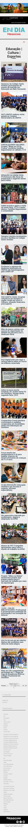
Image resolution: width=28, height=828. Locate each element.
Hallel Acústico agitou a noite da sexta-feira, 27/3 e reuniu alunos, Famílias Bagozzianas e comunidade (13, 208)
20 (26, 685)
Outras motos (7, 731)
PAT (4, 758)
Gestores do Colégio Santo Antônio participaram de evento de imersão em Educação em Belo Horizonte (13, 86)
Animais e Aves (7, 768)
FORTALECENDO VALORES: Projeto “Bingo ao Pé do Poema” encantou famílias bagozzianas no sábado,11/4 (13, 147)
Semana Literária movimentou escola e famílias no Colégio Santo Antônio (14, 238)
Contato (8, 19)
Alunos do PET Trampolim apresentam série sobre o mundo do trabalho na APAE (13, 547)
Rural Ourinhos (7, 750)
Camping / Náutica (8, 774)
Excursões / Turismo (8, 781)
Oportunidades (7, 796)
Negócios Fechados (8, 794)
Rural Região (6, 751)
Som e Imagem (7, 802)
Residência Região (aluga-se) (10, 746)
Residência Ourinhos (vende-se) (11, 744)
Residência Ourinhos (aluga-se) (11, 736)
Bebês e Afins (7, 770)
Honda (5, 727)
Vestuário (6, 809)
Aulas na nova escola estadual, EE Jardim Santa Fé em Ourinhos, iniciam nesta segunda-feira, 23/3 (13, 392)
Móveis (5, 792)
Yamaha (5, 729)
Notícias (5, 18)
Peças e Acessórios (8, 798)
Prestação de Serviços (9, 800)
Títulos (5, 805)
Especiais (6, 725)
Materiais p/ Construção (9, 790)
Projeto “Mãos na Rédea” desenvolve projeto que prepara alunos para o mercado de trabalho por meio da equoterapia (14, 579)
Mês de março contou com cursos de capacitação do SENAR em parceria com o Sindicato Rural (12, 331)
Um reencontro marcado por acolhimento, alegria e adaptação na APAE (13, 517)
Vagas (5, 762)
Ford (5, 720)
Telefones (6, 803)
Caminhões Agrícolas (8, 764)
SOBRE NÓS (5, 700)
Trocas (5, 807)
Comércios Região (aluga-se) (10, 740)
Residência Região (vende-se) (10, 748)
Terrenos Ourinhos (8, 753)
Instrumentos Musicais (9, 786)
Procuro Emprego (8, 760)
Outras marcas (7, 722)
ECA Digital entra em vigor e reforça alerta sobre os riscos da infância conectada (14, 361)
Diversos (6, 776)
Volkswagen (6, 718)
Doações (5, 777)
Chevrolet (6, 714)
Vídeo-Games (7, 811)
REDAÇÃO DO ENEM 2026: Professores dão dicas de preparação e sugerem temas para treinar (13, 177)
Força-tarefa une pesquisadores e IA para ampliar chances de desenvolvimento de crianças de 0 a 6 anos (13, 456)
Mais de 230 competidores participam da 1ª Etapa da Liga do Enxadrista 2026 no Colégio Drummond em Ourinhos (12, 674)
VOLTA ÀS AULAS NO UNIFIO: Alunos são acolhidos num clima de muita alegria (13, 642)
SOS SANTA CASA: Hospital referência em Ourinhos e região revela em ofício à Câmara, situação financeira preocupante (13, 300)
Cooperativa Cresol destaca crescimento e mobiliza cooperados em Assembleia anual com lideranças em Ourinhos (13, 424)
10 (23, 685)
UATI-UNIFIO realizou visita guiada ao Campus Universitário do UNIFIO (12, 116)
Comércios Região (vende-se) (10, 742)
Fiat (4, 716)
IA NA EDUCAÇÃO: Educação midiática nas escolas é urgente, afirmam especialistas (13, 487)
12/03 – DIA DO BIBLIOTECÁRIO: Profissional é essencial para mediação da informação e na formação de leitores (13, 611)
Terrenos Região (7, 755)
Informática (6, 783)
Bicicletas (6, 772)
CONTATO (4, 702)
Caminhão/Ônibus (8, 766)
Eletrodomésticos (8, 779)
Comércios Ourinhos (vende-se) (11, 738)
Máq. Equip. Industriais (9, 788)
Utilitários (6, 724)
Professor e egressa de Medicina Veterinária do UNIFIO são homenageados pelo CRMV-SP (12, 269)
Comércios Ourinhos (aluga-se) (11, 734)
